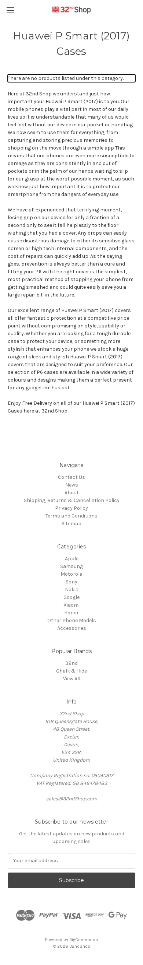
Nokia (71, 589)
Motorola (71, 574)
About (72, 492)
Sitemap (71, 523)
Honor (71, 613)
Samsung (71, 566)
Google (71, 597)
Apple (71, 558)
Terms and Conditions (71, 516)
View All (71, 679)
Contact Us (71, 477)
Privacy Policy (71, 508)
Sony (71, 582)
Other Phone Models (71, 620)
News (71, 485)
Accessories (71, 628)
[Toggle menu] (10, 10)
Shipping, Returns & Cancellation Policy (72, 500)
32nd (71, 663)
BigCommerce (83, 939)
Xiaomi (71, 605)
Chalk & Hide (71, 671)
